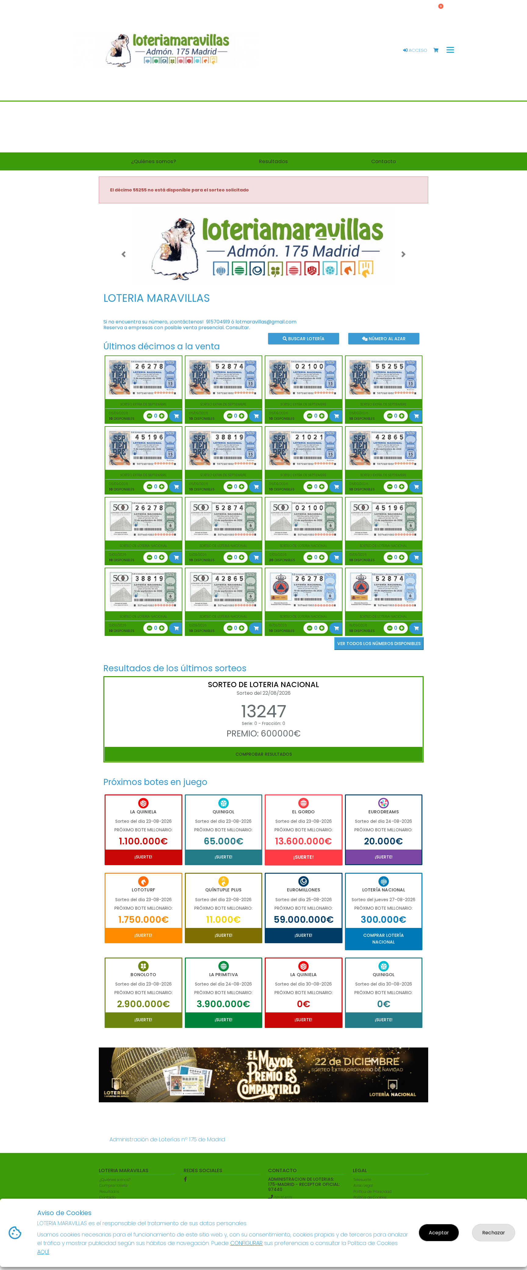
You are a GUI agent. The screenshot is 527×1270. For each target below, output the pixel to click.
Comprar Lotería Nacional (383, 938)
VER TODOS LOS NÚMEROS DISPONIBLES (379, 643)
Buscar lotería (305, 338)
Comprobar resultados (263, 754)
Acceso (417, 50)
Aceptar (439, 1232)
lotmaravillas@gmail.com (265, 321)
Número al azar (386, 338)
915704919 (218, 321)
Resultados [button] (273, 161)
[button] (123, 254)
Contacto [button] (383, 161)
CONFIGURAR (246, 1243)
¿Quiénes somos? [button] (153, 161)
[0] (438, 50)
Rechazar (493, 1232)
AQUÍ (43, 1252)
